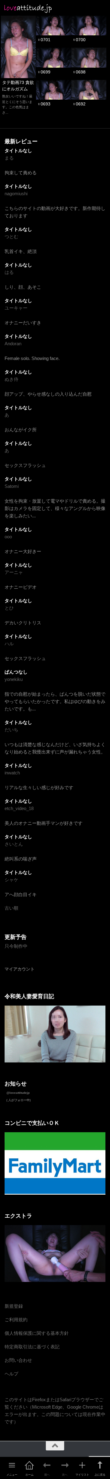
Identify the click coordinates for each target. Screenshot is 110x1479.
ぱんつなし (16, 671)
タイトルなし (18, 150)
